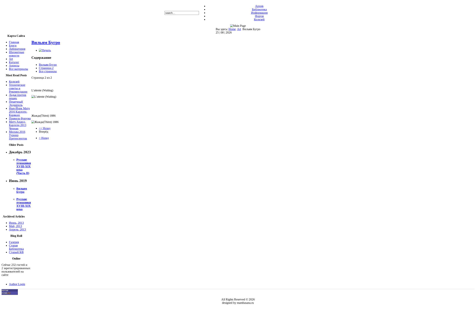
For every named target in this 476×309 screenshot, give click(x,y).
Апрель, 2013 (17, 229)
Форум (259, 16)
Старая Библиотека (16, 247)
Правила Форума (20, 118)
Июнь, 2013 (16, 222)
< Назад (44, 138)
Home (232, 29)
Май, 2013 (15, 226)
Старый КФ (16, 252)
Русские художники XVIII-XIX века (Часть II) (23, 166)
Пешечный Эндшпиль (16, 103)
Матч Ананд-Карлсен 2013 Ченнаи (17, 125)
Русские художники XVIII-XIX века (23, 204)
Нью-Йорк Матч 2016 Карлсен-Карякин (19, 112)
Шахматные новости (16, 54)
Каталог (14, 62)
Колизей (259, 19)
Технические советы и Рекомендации (18, 88)
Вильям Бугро (21, 190)
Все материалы (18, 69)
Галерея (14, 242)
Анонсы (14, 65)
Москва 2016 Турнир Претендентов (18, 135)
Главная (14, 42)
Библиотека (259, 9)
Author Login (17, 284)
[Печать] (45, 50)
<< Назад (44, 128)
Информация (259, 12)
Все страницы (48, 71)
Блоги (13, 45)
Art (239, 29)
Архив (259, 6)
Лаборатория (17, 48)
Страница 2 (46, 68)
